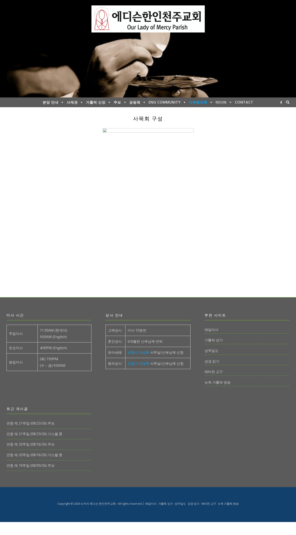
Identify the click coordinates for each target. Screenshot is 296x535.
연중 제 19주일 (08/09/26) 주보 (31, 465)
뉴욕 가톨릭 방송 (218, 382)
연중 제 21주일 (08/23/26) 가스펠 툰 (34, 433)
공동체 (134, 102)
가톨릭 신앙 (96, 102)
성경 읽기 (212, 361)
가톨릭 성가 (214, 340)
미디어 (221, 102)
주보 (117, 102)
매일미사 (211, 329)
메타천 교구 (214, 371)
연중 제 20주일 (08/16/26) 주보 (31, 444)
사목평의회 (198, 102)
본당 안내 (51, 102)
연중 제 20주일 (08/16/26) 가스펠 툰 (34, 454)
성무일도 (211, 350)
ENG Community (165, 102)
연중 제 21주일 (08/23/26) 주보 (31, 423)
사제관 (72, 102)
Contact (244, 102)
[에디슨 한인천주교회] (148, 18)
